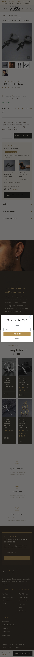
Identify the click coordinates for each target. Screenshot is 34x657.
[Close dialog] (30, 317)
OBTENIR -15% (17, 334)
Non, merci (17, 338)
